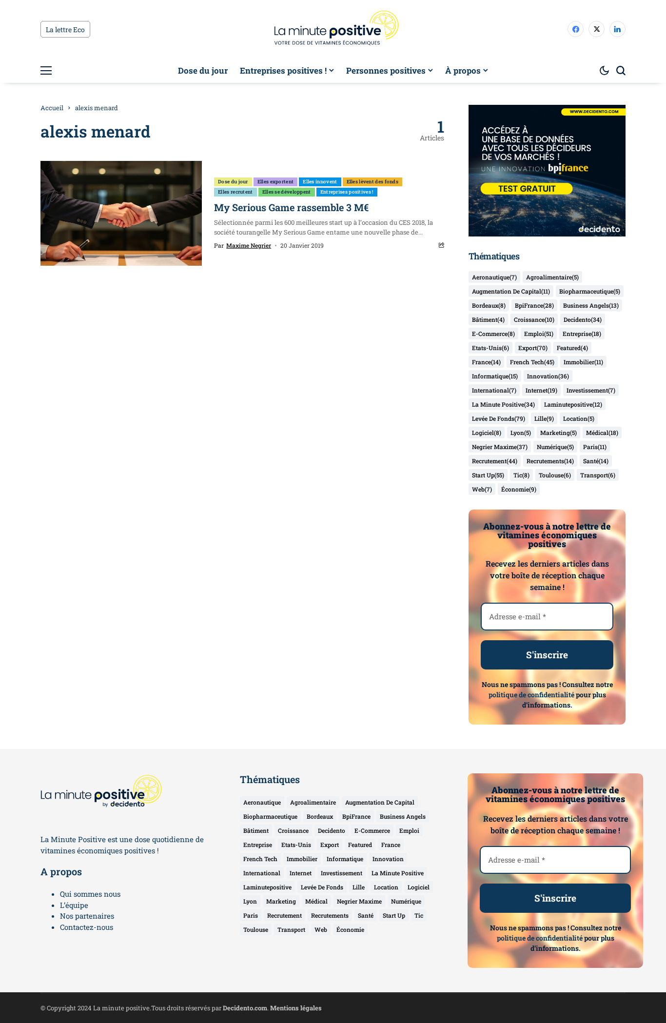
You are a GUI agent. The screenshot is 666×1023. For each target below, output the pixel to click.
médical (602, 432)
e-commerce (493, 333)
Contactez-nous (86, 927)
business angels (591, 305)
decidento (583, 319)
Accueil (51, 107)
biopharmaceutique (589, 291)
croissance (534, 319)
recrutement (494, 461)
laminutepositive (573, 404)
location (578, 418)
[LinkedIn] (617, 29)
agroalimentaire (552, 277)
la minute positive (503, 404)
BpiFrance (534, 305)
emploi (538, 333)
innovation (548, 376)
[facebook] (576, 29)
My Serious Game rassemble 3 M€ (291, 207)
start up (488, 475)
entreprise (582, 333)
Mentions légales (296, 1007)
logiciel (486, 432)
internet (541, 390)
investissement (591, 390)
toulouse (555, 475)
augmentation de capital (511, 291)
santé (595, 461)
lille (544, 418)
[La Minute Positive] (333, 29)
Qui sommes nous (90, 894)
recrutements (550, 461)
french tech (532, 362)
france (486, 362)
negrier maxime (500, 447)
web (482, 489)
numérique (555, 447)
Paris (595, 447)
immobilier (583, 362)
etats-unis (490, 348)
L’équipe (74, 905)
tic (521, 475)
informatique (495, 376)
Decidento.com (245, 1007)
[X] (596, 29)
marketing (558, 432)
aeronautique (494, 277)
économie (518, 489)
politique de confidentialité (531, 694)
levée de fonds (498, 418)
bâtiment (488, 319)
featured (572, 348)
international (494, 390)
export (533, 348)
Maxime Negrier (248, 245)
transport (597, 475)
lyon (520, 432)
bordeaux (489, 305)
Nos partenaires (87, 916)
